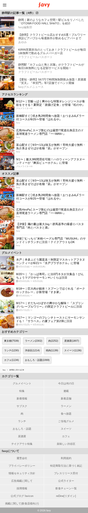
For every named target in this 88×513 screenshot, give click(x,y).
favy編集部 (25, 27)
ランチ (22, 421)
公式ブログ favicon (22, 495)
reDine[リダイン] (66, 495)
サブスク (22, 406)
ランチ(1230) (11, 350)
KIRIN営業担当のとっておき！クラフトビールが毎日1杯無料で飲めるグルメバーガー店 (52, 51)
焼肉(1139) (52, 350)
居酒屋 (22, 436)
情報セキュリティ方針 (22, 473)
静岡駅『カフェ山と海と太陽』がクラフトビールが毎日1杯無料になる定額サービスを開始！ (51, 66)
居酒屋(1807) (71, 340)
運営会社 (22, 458)
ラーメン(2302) (33, 340)
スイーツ (66, 428)
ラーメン (66, 406)
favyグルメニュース (31, 86)
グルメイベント (22, 383)
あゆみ (22, 42)
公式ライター (66, 480)
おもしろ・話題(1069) (37, 360)
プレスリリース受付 (66, 473)
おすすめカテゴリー (15, 331)
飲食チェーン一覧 (66, 488)
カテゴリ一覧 (10, 376)
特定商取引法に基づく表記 (66, 465)
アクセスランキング (15, 94)
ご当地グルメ (66, 421)
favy (4, 370)
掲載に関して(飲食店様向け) (22, 503)
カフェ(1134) (11, 360)
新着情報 (22, 398)
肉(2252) (53, 340)
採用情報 (22, 488)
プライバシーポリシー (22, 465)
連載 (66, 391)
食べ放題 (66, 413)
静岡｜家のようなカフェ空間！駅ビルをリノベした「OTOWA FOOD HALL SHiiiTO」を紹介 (51, 21)
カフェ (66, 436)
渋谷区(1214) (32, 350)
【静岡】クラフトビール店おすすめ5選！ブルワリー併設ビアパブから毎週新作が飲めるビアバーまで (52, 36)
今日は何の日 (66, 383)
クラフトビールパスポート (35, 57)
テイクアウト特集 (22, 443)
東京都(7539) (11, 340)
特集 (22, 391)
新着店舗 (66, 398)
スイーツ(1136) (72, 350)
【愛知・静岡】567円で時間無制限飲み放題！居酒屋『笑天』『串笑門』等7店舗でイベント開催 (52, 81)
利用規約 (66, 458)
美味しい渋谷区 (66, 443)
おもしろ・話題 (22, 428)
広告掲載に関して (22, 480)
